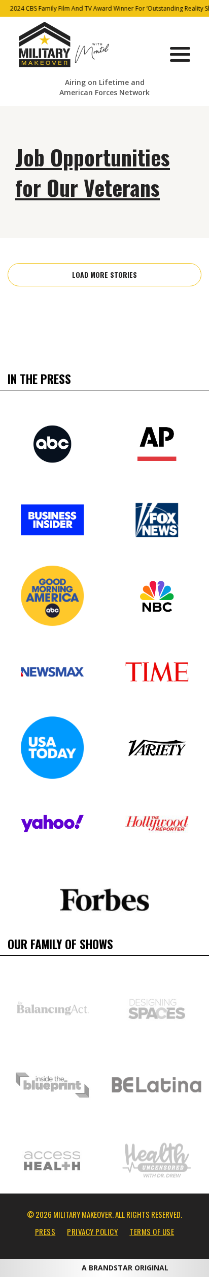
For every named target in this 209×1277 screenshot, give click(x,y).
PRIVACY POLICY (92, 1231)
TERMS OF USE (151, 1231)
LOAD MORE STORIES (104, 274)
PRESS (45, 1231)
